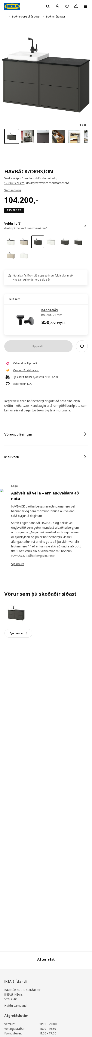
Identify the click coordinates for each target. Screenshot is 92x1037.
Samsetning (12, 190)
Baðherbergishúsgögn (26, 16)
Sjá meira (17, 564)
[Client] (57, 6)
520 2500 (11, 999)
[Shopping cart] (76, 6)
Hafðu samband (15, 1005)
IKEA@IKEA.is (13, 994)
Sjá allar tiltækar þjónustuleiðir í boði (35, 377)
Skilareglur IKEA (22, 384)
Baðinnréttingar (55, 16)
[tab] (46, 434)
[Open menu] (85, 6)
